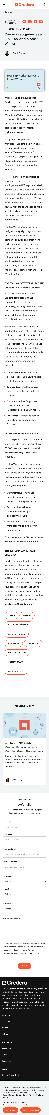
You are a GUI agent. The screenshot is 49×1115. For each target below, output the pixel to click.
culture (34, 335)
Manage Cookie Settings (15, 1103)
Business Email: (9, 849)
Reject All (10, 1110)
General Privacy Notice (11, 1075)
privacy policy (33, 953)
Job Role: (7, 876)
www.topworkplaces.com (23, 541)
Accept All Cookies (30, 1110)
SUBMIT (24, 966)
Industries (6, 1021)
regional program (14, 132)
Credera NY (13, 643)
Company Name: (10, 862)
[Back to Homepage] (24, 4)
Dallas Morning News (19, 625)
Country (7, 903)
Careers (5, 1054)
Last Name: (8, 834)
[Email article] (41, 21)
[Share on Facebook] (35, 21)
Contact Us (6, 1061)
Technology (29, 315)
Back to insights (11, 22)
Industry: (7, 889)
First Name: (8, 822)
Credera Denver (16, 671)
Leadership (6, 1048)
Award (11, 615)
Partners (5, 1027)
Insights (5, 1034)
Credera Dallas (15, 662)
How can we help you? (12, 918)
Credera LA (33, 643)
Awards (27, 615)
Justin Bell (36, 185)
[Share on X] (30, 21)
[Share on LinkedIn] (24, 21)
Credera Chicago (16, 634)
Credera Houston (17, 653)
